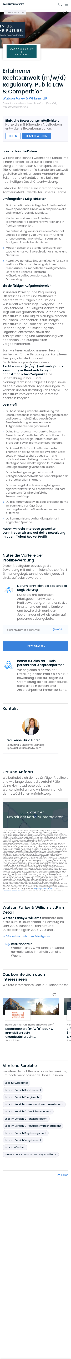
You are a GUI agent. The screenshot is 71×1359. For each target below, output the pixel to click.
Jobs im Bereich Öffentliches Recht (26, 1118)
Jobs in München (15, 1147)
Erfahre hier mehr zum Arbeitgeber (28, 936)
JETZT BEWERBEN (36, 136)
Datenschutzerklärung (43, 888)
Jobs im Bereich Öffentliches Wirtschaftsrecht (33, 1126)
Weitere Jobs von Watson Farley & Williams (31, 1154)
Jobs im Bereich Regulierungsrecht (25, 1133)
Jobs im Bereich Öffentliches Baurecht (28, 1111)
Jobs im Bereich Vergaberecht (23, 1140)
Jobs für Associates (16, 1083)
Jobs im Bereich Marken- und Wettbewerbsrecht (34, 1104)
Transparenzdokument (12, 890)
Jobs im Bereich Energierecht (22, 1097)
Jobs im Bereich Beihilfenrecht (23, 1090)
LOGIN (13, 136)
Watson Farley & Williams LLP (25, 98)
